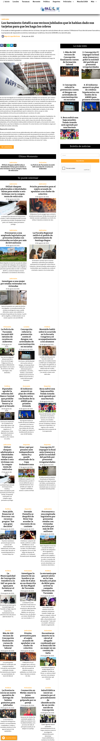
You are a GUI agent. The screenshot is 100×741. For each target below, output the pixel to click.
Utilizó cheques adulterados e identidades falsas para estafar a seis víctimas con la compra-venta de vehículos (13, 168)
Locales (16, 2)
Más (92, 2)
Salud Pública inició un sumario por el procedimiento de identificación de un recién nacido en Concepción (48, 700)
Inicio (7, 2)
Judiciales (5, 19)
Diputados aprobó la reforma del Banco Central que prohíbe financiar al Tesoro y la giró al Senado (7, 397)
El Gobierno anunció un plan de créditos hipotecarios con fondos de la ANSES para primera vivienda (26, 397)
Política (46, 2)
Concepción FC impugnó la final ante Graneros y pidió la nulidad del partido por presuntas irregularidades (47, 454)
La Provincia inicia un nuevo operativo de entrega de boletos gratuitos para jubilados (8, 697)
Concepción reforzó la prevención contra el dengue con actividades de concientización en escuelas (26, 338)
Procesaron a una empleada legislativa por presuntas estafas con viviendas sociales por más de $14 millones (13, 238)
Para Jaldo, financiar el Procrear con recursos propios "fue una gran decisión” (8, 519)
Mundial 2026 (82, 2)
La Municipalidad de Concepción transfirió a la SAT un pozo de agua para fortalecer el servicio (8, 582)
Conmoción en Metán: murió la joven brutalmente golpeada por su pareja (28, 696)
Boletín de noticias (80, 146)
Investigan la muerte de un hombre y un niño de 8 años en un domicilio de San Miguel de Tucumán (28, 580)
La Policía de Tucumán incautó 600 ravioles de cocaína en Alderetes (43, 167)
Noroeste (36, 2)
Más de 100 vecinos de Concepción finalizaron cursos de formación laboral (8, 640)
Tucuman (26, 2)
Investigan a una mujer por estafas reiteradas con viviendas (13, 283)
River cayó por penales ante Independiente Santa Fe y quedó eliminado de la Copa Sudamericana (26, 456)
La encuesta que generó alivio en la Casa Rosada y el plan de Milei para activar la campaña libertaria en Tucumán (48, 583)
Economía (26, 386)
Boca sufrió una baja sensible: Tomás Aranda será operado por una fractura (47, 394)
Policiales (67, 2)
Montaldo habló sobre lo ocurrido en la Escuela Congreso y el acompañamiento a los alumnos (47, 335)
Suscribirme (80, 161)
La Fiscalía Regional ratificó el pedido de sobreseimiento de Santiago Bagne (43, 237)
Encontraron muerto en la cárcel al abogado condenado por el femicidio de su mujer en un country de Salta (48, 643)
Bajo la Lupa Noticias (12, 36)
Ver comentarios (6, 147)
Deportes (56, 2)
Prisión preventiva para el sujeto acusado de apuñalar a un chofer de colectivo (43, 190)
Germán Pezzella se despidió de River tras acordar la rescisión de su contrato (28, 519)
